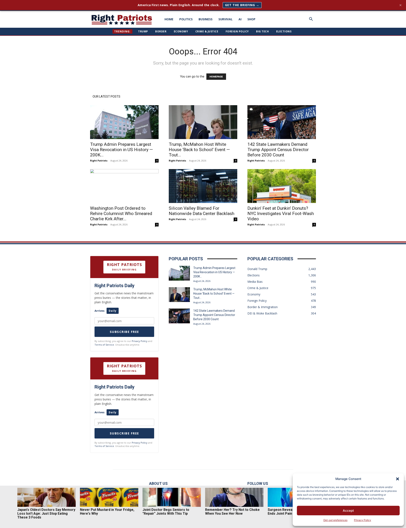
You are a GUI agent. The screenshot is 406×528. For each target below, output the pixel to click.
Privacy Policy (362, 520)
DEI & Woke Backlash (262, 313)
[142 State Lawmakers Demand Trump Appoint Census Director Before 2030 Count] (281, 122)
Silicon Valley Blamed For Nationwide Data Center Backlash (201, 211)
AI (240, 19)
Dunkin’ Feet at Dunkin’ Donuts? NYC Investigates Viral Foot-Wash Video (280, 213)
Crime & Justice (206, 31)
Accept (348, 511)
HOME (169, 19)
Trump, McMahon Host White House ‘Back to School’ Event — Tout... (199, 149)
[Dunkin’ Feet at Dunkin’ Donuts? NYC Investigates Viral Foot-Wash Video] (281, 186)
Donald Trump (257, 269)
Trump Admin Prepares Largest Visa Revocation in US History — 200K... (121, 149)
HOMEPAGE (216, 76)
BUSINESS (206, 19)
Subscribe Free (124, 331)
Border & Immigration (262, 307)
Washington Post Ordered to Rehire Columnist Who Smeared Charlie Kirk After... (121, 213)
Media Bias (255, 282)
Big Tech (262, 31)
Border (160, 31)
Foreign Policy (237, 31)
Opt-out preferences (335, 520)
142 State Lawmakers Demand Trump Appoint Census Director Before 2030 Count (278, 149)
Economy (181, 31)
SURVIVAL (225, 19)
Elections (284, 31)
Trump (143, 31)
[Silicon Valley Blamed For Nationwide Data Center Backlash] (203, 186)
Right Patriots (98, 160)
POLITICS (186, 19)
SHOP (251, 19)
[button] (397, 479)
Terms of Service (104, 344)
